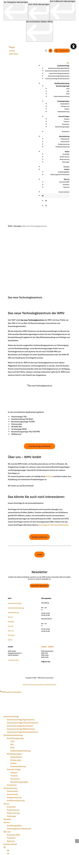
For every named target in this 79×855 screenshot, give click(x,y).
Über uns (66, 179)
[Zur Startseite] (15, 50)
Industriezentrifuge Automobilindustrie (57, 71)
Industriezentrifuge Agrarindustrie (58, 68)
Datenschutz (27, 684)
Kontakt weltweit (64, 192)
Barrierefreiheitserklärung (48, 684)
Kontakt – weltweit (47, 647)
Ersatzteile (66, 154)
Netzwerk (66, 187)
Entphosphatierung (63, 111)
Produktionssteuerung (62, 147)
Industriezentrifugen (14, 603)
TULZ (67, 88)
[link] (16, 10)
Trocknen (66, 121)
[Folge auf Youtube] (55, 664)
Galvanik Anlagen (63, 116)
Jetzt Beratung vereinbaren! (39, 446)
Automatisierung (64, 136)
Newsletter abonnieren (39, 586)
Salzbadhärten (64, 104)
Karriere (66, 169)
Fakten (10, 640)
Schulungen (65, 162)
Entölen (67, 109)
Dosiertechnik (65, 141)
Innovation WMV (64, 182)
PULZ (67, 94)
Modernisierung (64, 159)
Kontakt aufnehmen (39, 537)
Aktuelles (66, 167)
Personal (49, 476)
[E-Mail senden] (50, 51)
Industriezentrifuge (63, 66)
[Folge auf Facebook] (51, 664)
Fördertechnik (65, 139)
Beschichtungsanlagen (62, 127)
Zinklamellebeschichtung (61, 96)
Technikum (66, 184)
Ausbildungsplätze (63, 172)
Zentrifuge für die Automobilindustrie (54, 525)
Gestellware (65, 131)
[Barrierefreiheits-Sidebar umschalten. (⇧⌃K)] (73, 46)
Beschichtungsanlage (62, 86)
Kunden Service (64, 157)
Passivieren (65, 124)
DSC (68, 91)
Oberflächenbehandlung (61, 83)
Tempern (66, 119)
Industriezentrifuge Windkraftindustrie (57, 78)
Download (11, 635)
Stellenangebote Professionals (59, 174)
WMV (10, 226)
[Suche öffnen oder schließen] (46, 50)
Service (67, 151)
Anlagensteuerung (63, 144)
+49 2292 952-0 (13, 660)
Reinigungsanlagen (63, 101)
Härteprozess (65, 106)
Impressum (35, 684)
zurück (39, 554)
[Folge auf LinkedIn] (46, 664)
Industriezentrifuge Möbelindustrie (58, 76)
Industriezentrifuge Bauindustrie (59, 73)
